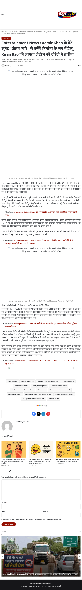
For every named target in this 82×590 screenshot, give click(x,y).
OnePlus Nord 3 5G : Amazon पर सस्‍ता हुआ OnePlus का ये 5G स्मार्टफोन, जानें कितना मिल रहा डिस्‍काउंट (41, 362)
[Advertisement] (31, 14)
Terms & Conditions (47, 586)
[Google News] (41, 406)
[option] (41, 556)
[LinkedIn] (43, 414)
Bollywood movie (22, 385)
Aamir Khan (13, 381)
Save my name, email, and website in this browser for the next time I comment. (32, 519)
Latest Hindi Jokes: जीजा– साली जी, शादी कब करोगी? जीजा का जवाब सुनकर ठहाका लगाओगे (13, 461)
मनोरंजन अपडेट (13, 31)
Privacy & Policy (26, 586)
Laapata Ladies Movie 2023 (60, 390)
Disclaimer (36, 586)
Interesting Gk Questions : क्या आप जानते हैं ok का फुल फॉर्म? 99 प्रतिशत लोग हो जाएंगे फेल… (41, 214)
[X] (39, 414)
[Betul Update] (67, 14)
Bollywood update (40, 385)
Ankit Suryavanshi (10, 66)
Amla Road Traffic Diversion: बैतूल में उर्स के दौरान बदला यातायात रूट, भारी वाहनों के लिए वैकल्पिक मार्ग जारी (40, 574)
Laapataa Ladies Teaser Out (34, 398)
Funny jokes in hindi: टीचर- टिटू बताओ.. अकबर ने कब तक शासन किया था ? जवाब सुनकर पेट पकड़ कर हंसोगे (40, 461)
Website (45, 511)
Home (5, 31)
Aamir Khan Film (28, 381)
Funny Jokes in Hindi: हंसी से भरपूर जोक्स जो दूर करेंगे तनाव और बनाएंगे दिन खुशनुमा (67, 460)
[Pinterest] (48, 414)
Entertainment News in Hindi (23, 390)
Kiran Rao (41, 390)
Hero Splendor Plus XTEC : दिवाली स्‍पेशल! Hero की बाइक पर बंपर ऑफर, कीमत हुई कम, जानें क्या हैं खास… (41, 325)
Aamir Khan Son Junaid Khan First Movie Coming (56, 381)
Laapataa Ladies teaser (64, 394)
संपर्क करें (58, 586)
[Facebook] (34, 414)
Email (4, 511)
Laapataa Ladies (15, 394)
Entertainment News (59, 385)
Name (4, 502)
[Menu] (3, 15)
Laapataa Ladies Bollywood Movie (38, 394)
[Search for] (79, 15)
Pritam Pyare (54, 398)
